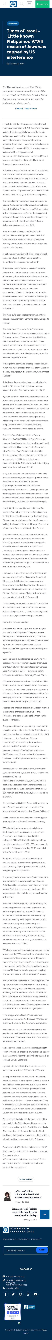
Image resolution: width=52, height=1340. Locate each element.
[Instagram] (21, 1294)
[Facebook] (6, 1294)
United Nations (26, 1179)
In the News (13, 23)
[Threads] (28, 1294)
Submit (42, 1250)
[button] (22, 4)
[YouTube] (36, 1294)
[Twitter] (13, 1294)
